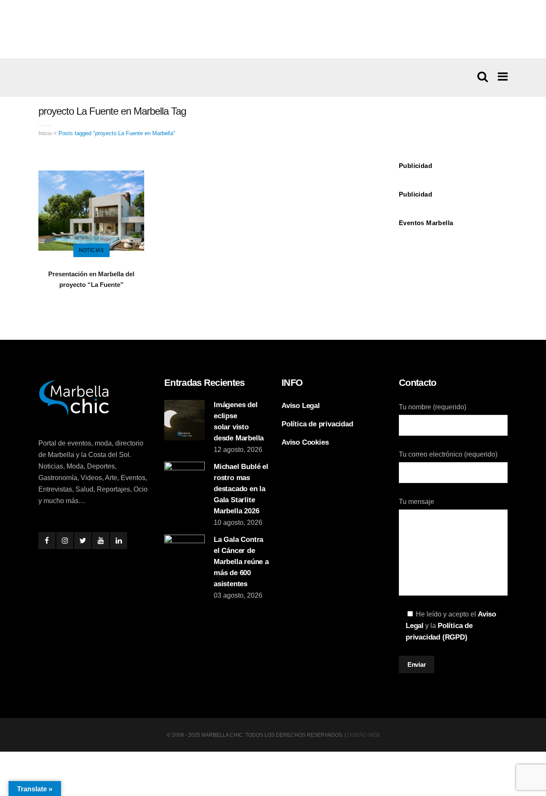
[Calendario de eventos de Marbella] (453, 257)
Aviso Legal (301, 406)
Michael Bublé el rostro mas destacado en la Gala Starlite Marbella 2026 (241, 489)
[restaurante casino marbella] (273, 29)
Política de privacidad (317, 424)
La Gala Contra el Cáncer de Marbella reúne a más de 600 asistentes (241, 561)
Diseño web (363, 735)
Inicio (45, 133)
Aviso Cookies (305, 442)
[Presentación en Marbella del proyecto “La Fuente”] (91, 210)
